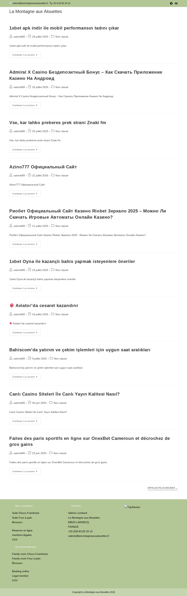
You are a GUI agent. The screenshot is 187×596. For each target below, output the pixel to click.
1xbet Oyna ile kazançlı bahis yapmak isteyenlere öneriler (72, 261)
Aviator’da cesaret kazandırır (46, 305)
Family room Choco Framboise (30, 553)
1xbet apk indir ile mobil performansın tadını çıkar (64, 28)
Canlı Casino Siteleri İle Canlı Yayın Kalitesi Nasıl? (64, 394)
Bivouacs (17, 522)
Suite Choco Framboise (25, 512)
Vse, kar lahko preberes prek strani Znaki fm (57, 122)
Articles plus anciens (163, 488)
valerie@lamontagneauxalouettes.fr (88, 535)
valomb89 (19, 36)
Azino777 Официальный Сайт (43, 166)
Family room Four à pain (26, 558)
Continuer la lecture (26, 55)
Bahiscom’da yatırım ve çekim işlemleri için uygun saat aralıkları (79, 349)
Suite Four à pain (22, 517)
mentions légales (22, 535)
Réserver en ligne (22, 530)
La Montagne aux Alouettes (35, 11)
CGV (15, 539)
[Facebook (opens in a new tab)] (171, 3)
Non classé (62, 36)
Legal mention (20, 575)
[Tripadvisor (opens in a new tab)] (176, 3)
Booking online (20, 571)
